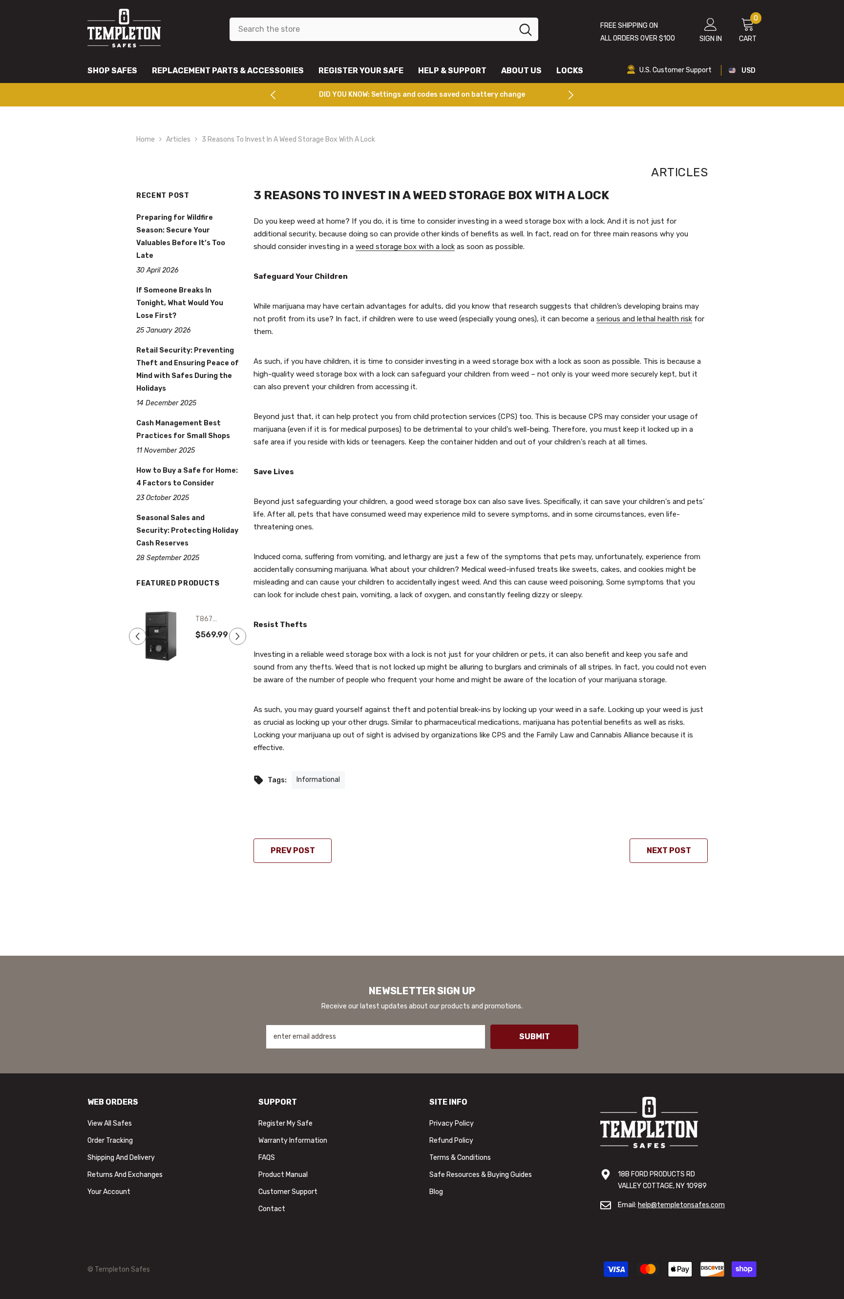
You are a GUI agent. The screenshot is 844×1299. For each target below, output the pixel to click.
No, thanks (427, 732)
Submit (422, 666)
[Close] (536, 535)
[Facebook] (422, 708)
